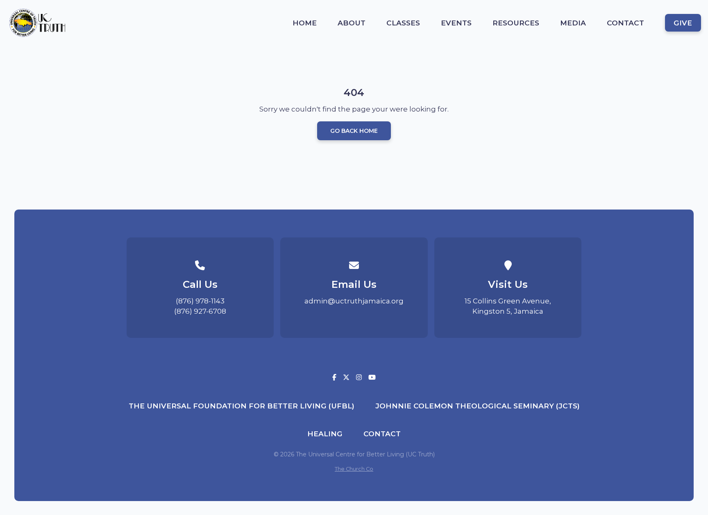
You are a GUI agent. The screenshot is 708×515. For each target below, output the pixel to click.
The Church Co (354, 469)
